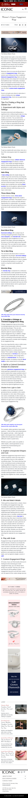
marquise (7, 236)
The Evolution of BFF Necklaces (6, 740)
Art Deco (15, 353)
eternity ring (6, 270)
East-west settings (6, 233)
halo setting (5, 175)
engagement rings (11, 73)
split (2, 556)
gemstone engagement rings (15, 369)
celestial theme (11, 357)
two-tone (19, 516)
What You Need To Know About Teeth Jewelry (7, 755)
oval (2, 236)
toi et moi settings (21, 255)
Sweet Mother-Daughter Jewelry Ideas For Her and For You (7, 725)
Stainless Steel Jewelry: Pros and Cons (6, 709)
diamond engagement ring (9, 77)
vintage (23, 116)
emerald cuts (16, 236)
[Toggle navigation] (25, 9)
